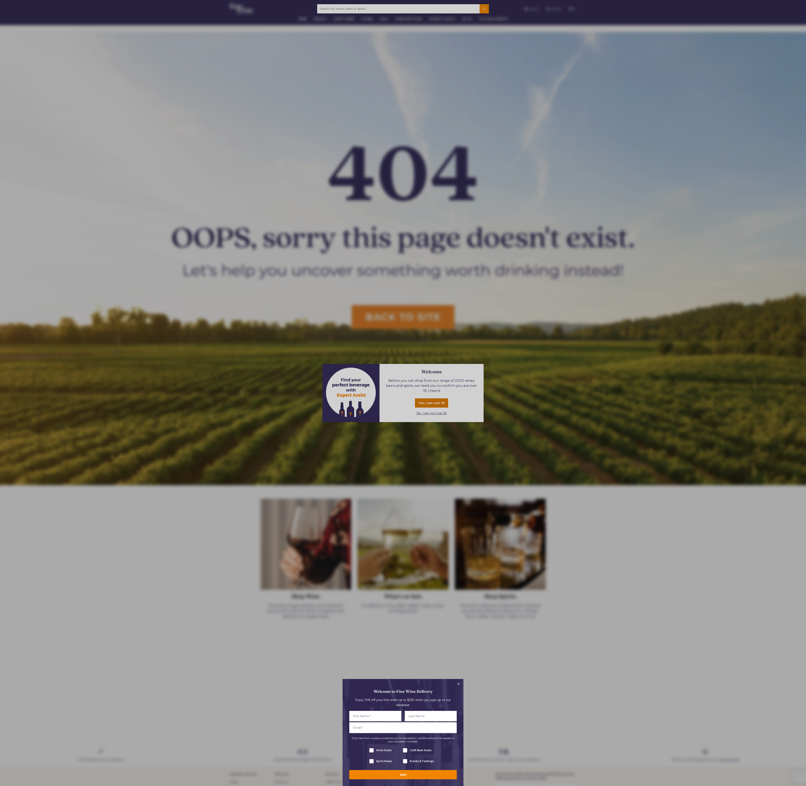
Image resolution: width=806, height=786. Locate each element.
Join (403, 775)
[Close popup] (458, 684)
